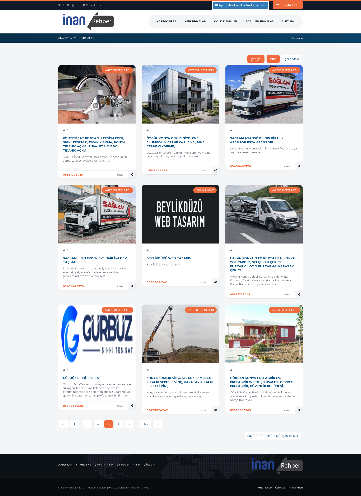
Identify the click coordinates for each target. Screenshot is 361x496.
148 (145, 424)
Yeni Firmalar (195, 21)
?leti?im (288, 21)
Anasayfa (65, 38)
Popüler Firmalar (259, 21)
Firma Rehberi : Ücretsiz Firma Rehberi (279, 487)
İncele (120, 174)
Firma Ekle (84, 464)
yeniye (256, 59)
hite (273, 59)
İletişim (150, 464)
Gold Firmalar (225, 21)
